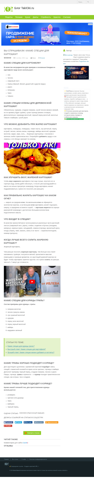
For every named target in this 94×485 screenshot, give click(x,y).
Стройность (46, 17)
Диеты (35, 17)
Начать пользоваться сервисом (75, 119)
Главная (6, 459)
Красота (57, 17)
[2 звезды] (21, 412)
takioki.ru (65, 470)
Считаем (66, 17)
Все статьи (15, 459)
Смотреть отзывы (33, 433)
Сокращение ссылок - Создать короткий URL (24, 466)
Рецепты (8, 17)
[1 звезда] (20, 412)
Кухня (27, 17)
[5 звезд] (26, 412)
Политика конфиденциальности (38, 459)
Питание (18, 17)
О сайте (24, 459)
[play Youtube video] (32, 158)
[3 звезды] (23, 412)
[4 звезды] (24, 412)
